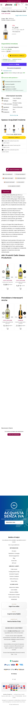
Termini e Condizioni (14, 576)
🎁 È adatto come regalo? (8, 178)
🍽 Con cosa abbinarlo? (7, 174)
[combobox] (13, 8)
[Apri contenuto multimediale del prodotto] (5, 32)
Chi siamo (14, 551)
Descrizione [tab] (6, 191)
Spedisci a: (3, 51)
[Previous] (3, 271)
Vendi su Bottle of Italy (14, 597)
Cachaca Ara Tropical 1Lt (7, 282)
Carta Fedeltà (14, 589)
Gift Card (14, 563)
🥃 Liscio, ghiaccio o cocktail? (14, 186)
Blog (14, 558)
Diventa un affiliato (14, 592)
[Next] (24, 271)
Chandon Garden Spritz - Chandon (20, 323)
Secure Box (14, 560)
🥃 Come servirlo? (20, 182)
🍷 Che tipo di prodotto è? (20, 174)
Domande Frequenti (14, 574)
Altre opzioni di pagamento (14, 68)
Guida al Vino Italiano (14, 587)
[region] (5, 32)
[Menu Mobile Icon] (1, 5)
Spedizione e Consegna (14, 553)
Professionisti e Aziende (14, 594)
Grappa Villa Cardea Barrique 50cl (11, 149)
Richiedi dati (14, 599)
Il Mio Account (14, 569)
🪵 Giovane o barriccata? (9, 182)
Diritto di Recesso (14, 578)
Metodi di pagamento (14, 555)
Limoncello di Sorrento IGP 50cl (20, 283)
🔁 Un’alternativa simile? (20, 178)
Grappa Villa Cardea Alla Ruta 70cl (7, 323)
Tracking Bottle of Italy (14, 571)
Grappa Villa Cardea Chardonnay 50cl (12, 145)
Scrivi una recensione (14, 434)
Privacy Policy (14, 581)
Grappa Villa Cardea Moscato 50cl (11, 140)
